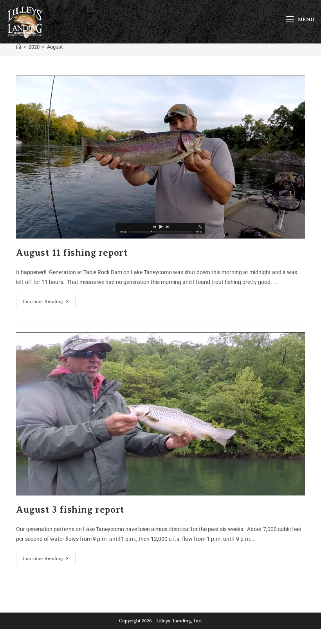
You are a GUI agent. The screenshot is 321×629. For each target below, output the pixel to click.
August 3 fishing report (70, 509)
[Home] (18, 47)
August (55, 47)
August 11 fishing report (72, 253)
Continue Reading (49, 299)
